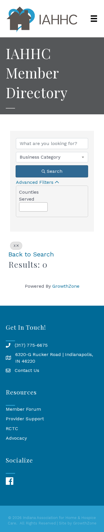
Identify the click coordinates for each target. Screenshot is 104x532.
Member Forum (23, 409)
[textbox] (21, 205)
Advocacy (16, 438)
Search (54, 171)
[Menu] (94, 18)
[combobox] (52, 157)
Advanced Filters (34, 182)
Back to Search (31, 254)
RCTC (12, 428)
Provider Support (25, 418)
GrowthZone (65, 286)
